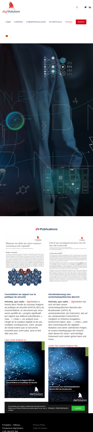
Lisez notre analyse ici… (16, 340)
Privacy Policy (39, 425)
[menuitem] (5, 36)
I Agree (78, 408)
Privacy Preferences (58, 408)
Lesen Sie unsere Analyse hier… (64, 346)
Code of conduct (40, 428)
